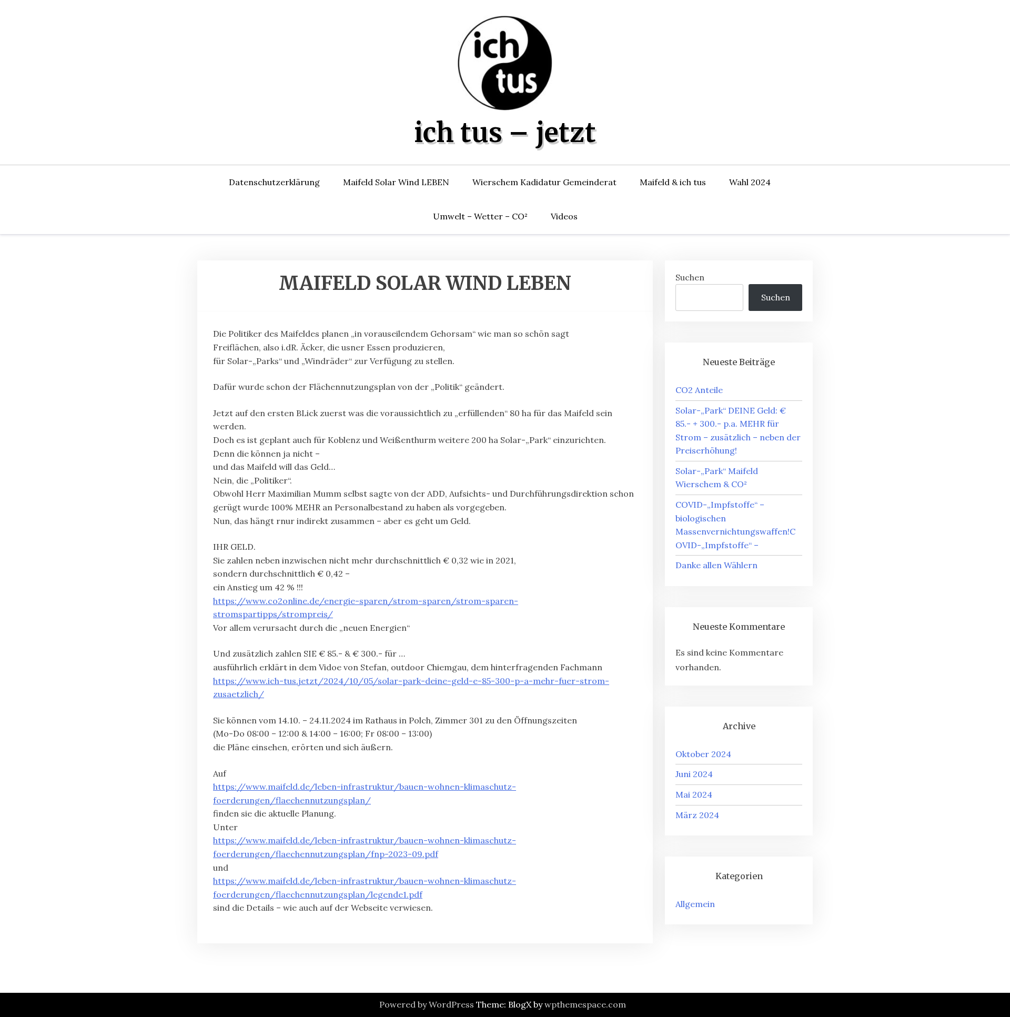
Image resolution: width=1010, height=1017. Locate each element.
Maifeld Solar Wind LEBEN (396, 182)
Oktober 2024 (703, 754)
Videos (564, 216)
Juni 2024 (694, 774)
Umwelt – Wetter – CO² (480, 216)
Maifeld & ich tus (673, 182)
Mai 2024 (693, 794)
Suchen (689, 277)
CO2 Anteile (699, 390)
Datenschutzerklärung (274, 182)
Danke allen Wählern (716, 565)
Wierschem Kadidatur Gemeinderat (544, 182)
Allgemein (695, 904)
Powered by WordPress (426, 1004)
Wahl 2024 (750, 182)
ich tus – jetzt (505, 132)
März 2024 (697, 815)
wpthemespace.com (585, 1004)
